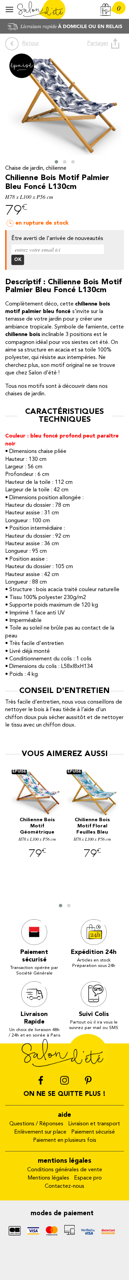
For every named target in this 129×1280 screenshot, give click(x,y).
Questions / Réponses (36, 1124)
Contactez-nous (64, 1186)
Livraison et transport (94, 1124)
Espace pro (88, 1178)
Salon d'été (41, 9)
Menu (9, 9)
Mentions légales (48, 1178)
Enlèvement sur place (40, 1132)
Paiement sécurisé (93, 1132)
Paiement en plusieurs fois (64, 1140)
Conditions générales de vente (64, 1170)
